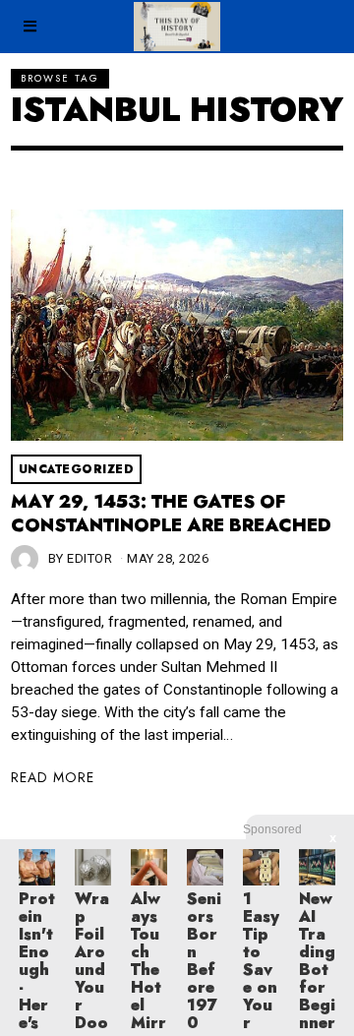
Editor (89, 558)
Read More (52, 777)
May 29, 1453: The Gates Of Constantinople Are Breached (171, 513)
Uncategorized (77, 469)
